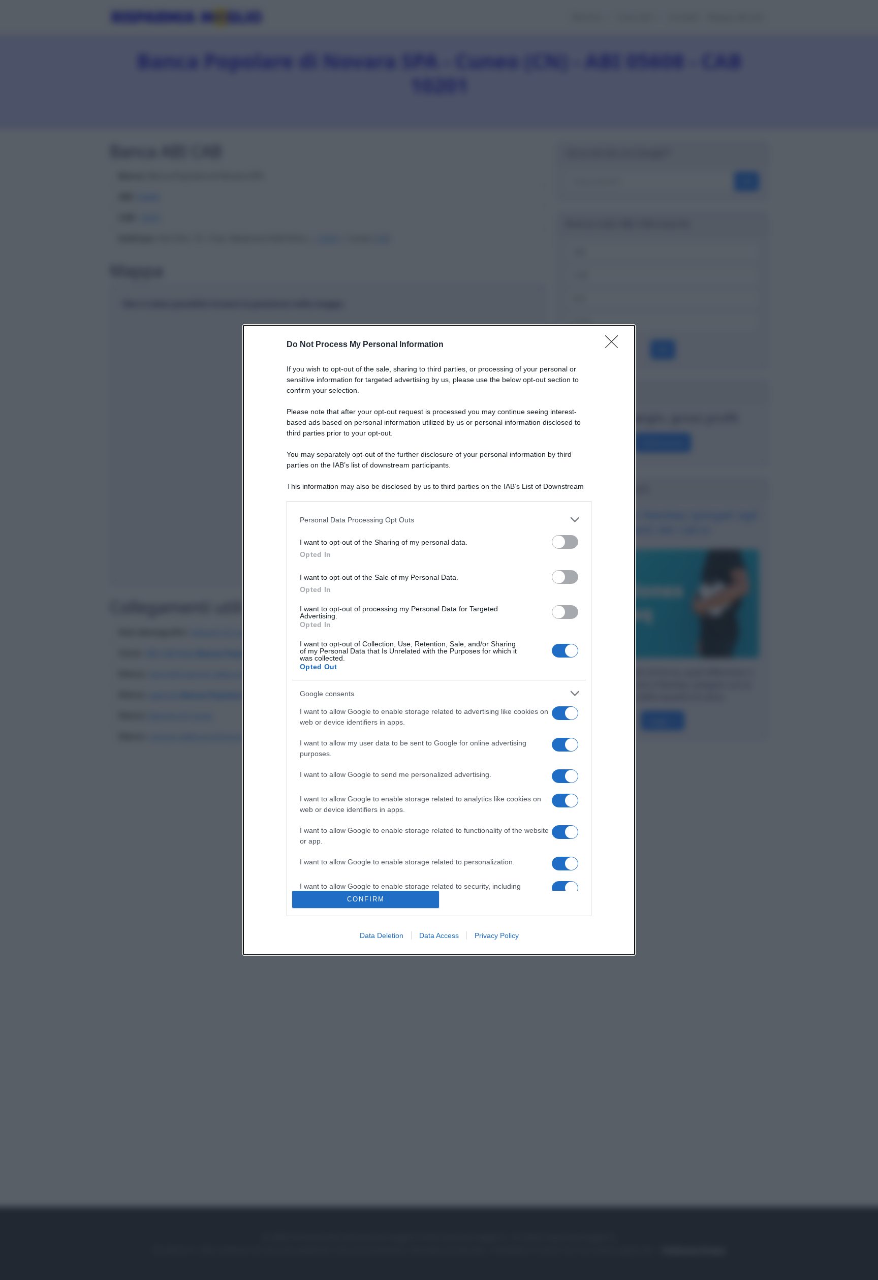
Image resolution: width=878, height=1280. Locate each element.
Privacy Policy (497, 935)
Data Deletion (381, 935)
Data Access (439, 935)
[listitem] (439, 519)
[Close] (614, 345)
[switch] (565, 542)
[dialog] (439, 640)
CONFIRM (366, 899)
